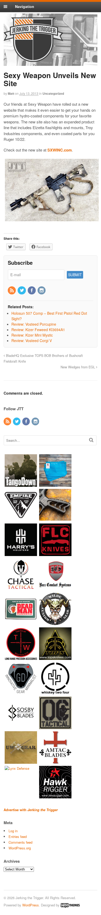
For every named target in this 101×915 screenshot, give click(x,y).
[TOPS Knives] (55, 657)
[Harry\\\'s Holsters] (21, 553)
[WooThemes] (70, 905)
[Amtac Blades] (55, 761)
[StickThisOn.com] (21, 622)
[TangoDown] (21, 484)
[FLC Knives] (55, 553)
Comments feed (20, 842)
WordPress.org (20, 847)
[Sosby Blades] (21, 726)
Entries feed (18, 836)
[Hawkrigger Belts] (55, 795)
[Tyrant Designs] (55, 518)
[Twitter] (22, 290)
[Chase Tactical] (21, 588)
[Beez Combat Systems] (55, 588)
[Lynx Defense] (17, 768)
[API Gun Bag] (55, 484)
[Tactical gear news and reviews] (33, 59)
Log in (13, 830)
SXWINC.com (59, 150)
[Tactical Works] (21, 657)
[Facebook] (32, 290)
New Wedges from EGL (78, 367)
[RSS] (12, 290)
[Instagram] (42, 290)
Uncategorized (53, 93)
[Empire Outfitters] (21, 518)
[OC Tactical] (55, 726)
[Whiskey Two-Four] (55, 692)
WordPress (30, 905)
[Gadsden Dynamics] (21, 692)
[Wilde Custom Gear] (55, 622)
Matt (11, 93)
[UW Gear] (21, 761)
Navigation (24, 6)
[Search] (91, 439)
